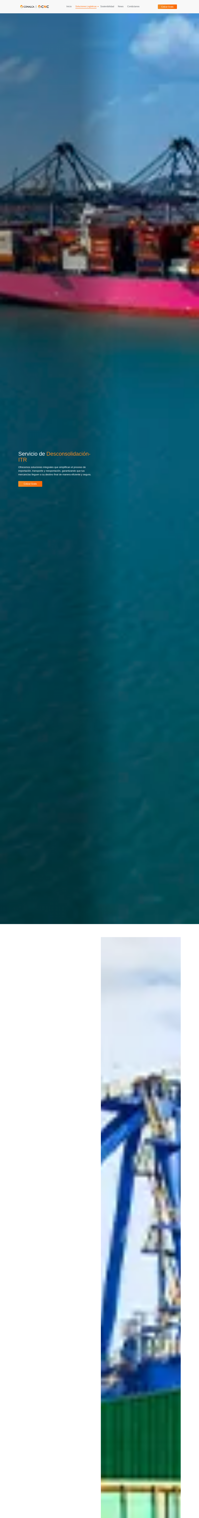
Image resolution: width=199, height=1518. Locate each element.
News (120, 6)
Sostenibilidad (107, 6)
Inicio (69, 6)
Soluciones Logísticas (86, 6)
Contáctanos (133, 6)
